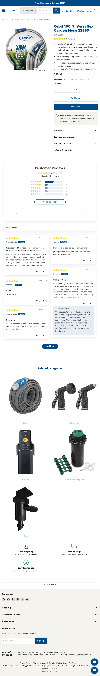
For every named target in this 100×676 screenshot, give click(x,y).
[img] (12, 238)
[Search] (56, 11)
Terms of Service (39, 663)
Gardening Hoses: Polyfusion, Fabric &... (75, 654)
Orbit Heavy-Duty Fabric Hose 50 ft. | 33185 (36, 654)
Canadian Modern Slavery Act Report (63, 663)
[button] (60, 39)
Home (4, 19)
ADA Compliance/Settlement (77, 666)
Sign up (41, 640)
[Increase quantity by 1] (76, 89)
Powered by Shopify (50, 671)
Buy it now (76, 106)
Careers (94, 666)
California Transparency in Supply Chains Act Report (23, 666)
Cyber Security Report (54, 666)
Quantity (57, 84)
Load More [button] (50, 346)
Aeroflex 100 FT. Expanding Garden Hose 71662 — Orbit (42, 652)
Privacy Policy (25, 663)
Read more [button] (60, 331)
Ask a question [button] (50, 201)
